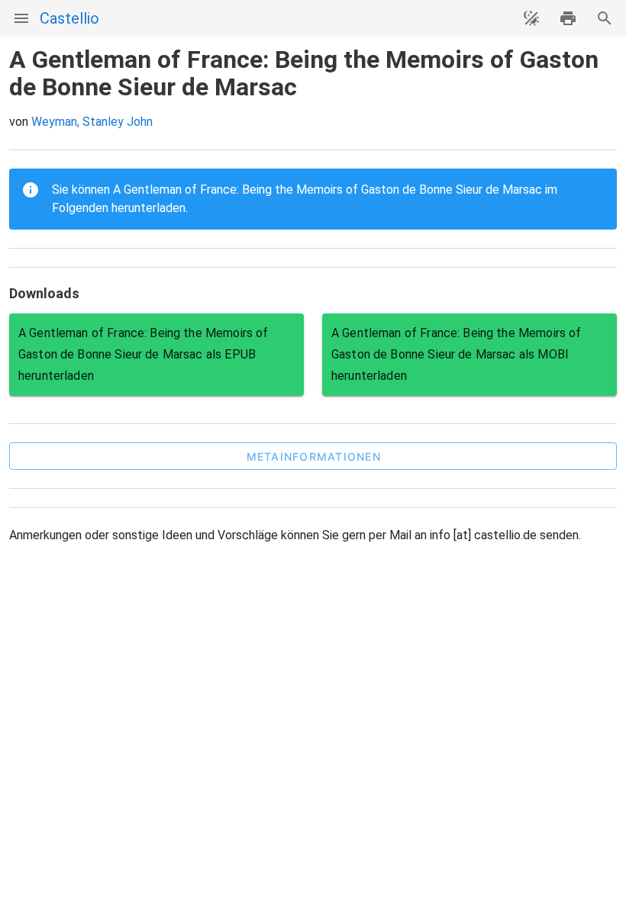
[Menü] (21, 18)
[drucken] (568, 18)
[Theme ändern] (531, 18)
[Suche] (604, 18)
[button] (313, 456)
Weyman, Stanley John (92, 121)
